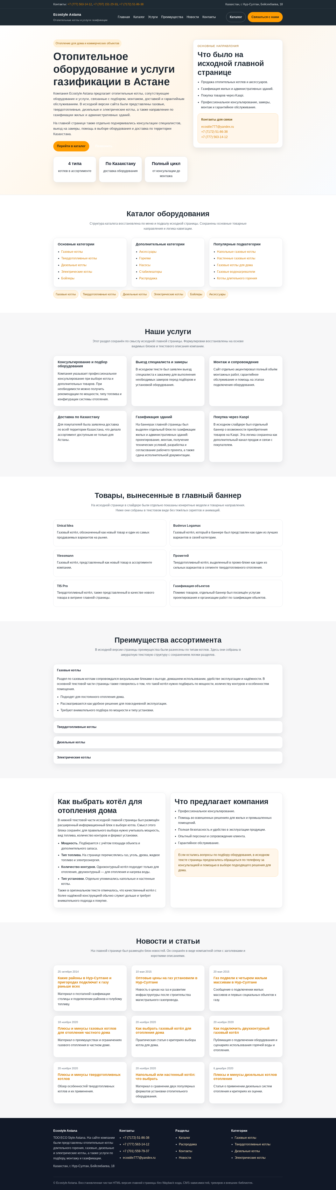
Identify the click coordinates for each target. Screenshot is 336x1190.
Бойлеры (67, 278)
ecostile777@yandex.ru (217, 126)
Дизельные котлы (74, 265)
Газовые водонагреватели (236, 271)
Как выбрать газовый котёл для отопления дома (163, 1031)
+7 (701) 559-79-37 (136, 1151)
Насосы (144, 265)
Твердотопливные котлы (79, 258)
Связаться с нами (265, 17)
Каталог (139, 17)
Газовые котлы (72, 251)
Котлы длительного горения (237, 278)
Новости (193, 17)
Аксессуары (148, 251)
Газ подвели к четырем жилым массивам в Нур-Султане (240, 980)
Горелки (145, 258)
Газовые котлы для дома (235, 265)
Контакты (209, 17)
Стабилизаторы (150, 271)
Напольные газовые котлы (236, 251)
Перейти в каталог (71, 146)
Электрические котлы (76, 271)
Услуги (153, 17)
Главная (124, 17)
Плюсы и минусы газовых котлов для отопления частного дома (87, 1031)
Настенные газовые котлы (236, 258)
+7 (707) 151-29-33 (105, 4)
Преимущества (172, 17)
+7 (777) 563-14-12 (79, 4)
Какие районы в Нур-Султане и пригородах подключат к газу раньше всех (84, 982)
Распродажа (148, 278)
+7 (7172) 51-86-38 (131, 4)
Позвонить (103, 146)
